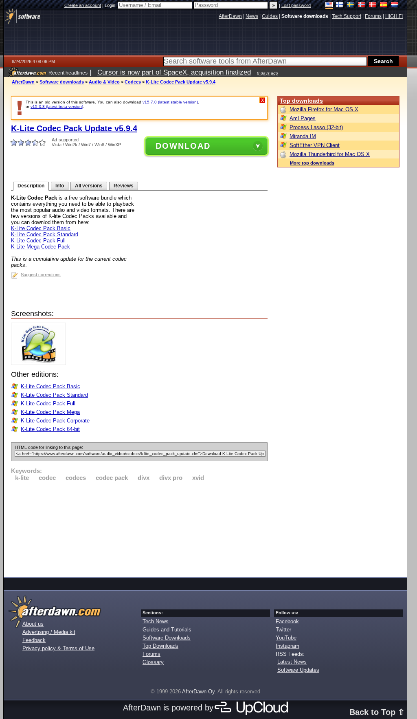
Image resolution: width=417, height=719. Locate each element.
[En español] (384, 5)
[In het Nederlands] (395, 5)
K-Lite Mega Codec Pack (40, 247)
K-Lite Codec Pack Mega (50, 412)
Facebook (287, 621)
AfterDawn (23, 81)
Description (31, 186)
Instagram (287, 646)
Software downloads (62, 81)
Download (183, 145)
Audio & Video (104, 81)
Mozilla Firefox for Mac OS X (324, 109)
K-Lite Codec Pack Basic (40, 228)
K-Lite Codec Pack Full (38, 240)
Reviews (124, 186)
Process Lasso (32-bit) (316, 127)
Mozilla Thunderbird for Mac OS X (330, 154)
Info (59, 186)
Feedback (34, 640)
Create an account (82, 5)
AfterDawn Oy (198, 691)
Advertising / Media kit (48, 632)
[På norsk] (362, 5)
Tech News (156, 621)
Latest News (292, 662)
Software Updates (298, 670)
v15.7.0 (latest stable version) (170, 102)
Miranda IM (303, 136)
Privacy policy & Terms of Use (58, 648)
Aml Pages (303, 118)
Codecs (133, 81)
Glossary (153, 662)
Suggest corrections (41, 274)
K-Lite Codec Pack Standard (44, 234)
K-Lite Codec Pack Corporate (55, 421)
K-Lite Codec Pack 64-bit (50, 429)
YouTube (286, 638)
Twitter (283, 630)
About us (33, 624)
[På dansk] (373, 5)
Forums (151, 654)
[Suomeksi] (340, 5)
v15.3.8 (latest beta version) (57, 106)
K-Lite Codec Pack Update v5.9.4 (180, 81)
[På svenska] (351, 5)
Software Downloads (167, 638)
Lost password (296, 5)
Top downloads (301, 100)
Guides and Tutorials (167, 630)
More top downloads (312, 163)
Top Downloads (160, 646)
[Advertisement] (139, 528)
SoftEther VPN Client (315, 145)
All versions (89, 186)
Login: (111, 5)
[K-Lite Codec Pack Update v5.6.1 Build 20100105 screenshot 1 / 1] (40, 363)
